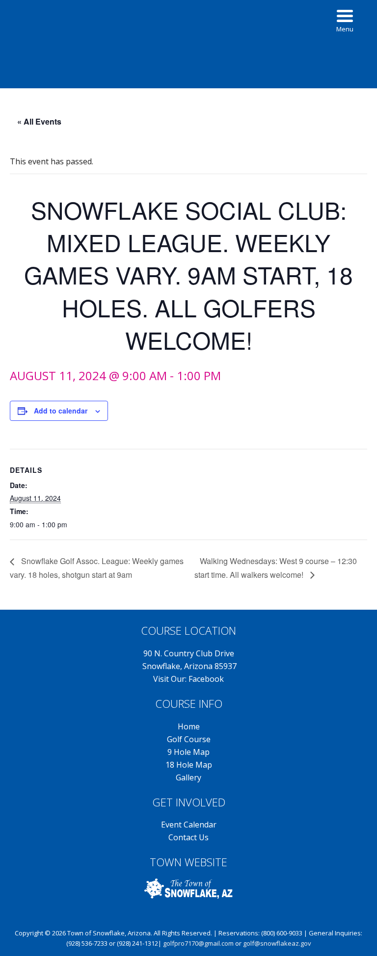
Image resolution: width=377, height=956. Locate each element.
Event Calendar (188, 824)
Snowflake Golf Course (188, 31)
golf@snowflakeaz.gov (277, 943)
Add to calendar (60, 410)
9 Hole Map (188, 752)
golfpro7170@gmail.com (198, 943)
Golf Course (189, 739)
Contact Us (188, 837)
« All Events (39, 121)
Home (189, 726)
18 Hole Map (188, 764)
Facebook (206, 678)
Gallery (188, 777)
